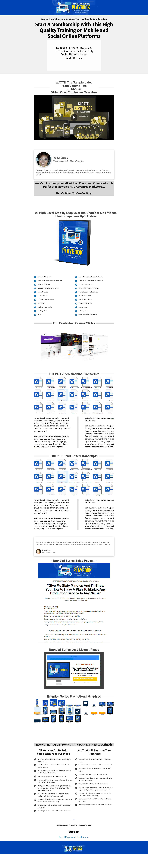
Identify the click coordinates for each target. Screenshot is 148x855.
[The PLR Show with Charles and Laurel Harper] (74, 7)
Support (74, 832)
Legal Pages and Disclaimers (74, 837)
